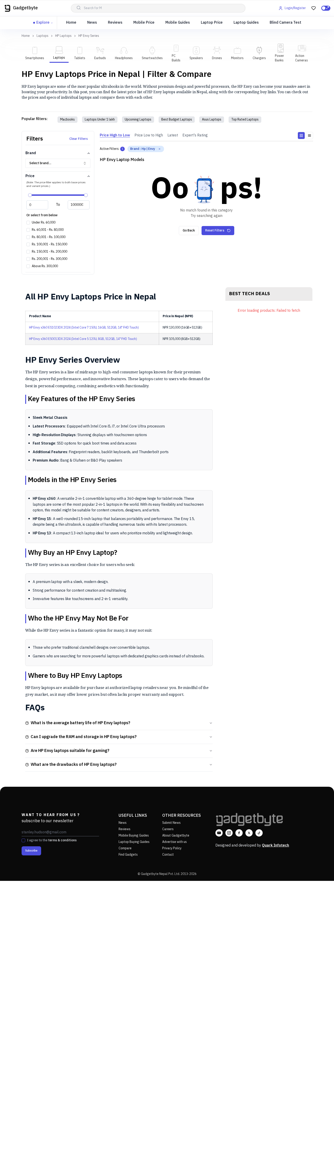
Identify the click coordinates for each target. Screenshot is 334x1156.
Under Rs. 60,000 (43, 222)
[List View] (309, 135)
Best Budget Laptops (176, 119)
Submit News (171, 822)
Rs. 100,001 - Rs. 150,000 (49, 244)
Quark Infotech (275, 845)
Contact (168, 854)
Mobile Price (144, 23)
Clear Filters (78, 138)
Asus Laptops (211, 119)
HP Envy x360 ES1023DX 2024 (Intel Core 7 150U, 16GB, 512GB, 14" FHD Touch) (84, 327)
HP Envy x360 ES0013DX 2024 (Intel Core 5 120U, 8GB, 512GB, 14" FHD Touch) (83, 339)
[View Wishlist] (313, 8)
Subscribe (31, 851)
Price (30, 176)
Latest (172, 135)
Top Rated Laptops (245, 119)
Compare (125, 848)
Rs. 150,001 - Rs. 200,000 (49, 251)
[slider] (30, 195)
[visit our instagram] (229, 833)
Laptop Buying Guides (134, 841)
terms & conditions (62, 840)
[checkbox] (28, 222)
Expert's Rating (195, 135)
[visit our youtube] (219, 833)
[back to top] (320, 1144)
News (92, 23)
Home (71, 23)
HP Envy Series (88, 36)
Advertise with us (174, 841)
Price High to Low (115, 135)
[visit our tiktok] (259, 833)
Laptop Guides (246, 23)
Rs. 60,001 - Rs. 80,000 (48, 230)
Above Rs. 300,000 (45, 266)
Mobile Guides (177, 23)
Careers (168, 829)
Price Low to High (149, 135)
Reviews (115, 23)
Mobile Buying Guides (134, 835)
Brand (30, 153)
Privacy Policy (172, 848)
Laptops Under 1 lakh (100, 119)
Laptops (42, 36)
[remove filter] (159, 149)
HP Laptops (63, 36)
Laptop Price (212, 23)
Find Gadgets (128, 854)
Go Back (189, 230)
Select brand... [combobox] (40, 163)
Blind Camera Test (285, 23)
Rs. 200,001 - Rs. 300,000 (49, 259)
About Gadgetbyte (175, 835)
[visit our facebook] (239, 833)
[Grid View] (301, 135)
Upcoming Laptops (138, 119)
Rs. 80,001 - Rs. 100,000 (48, 237)
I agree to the (52, 840)
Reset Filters (214, 230)
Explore (43, 23)
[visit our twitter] (249, 833)
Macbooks (67, 119)
